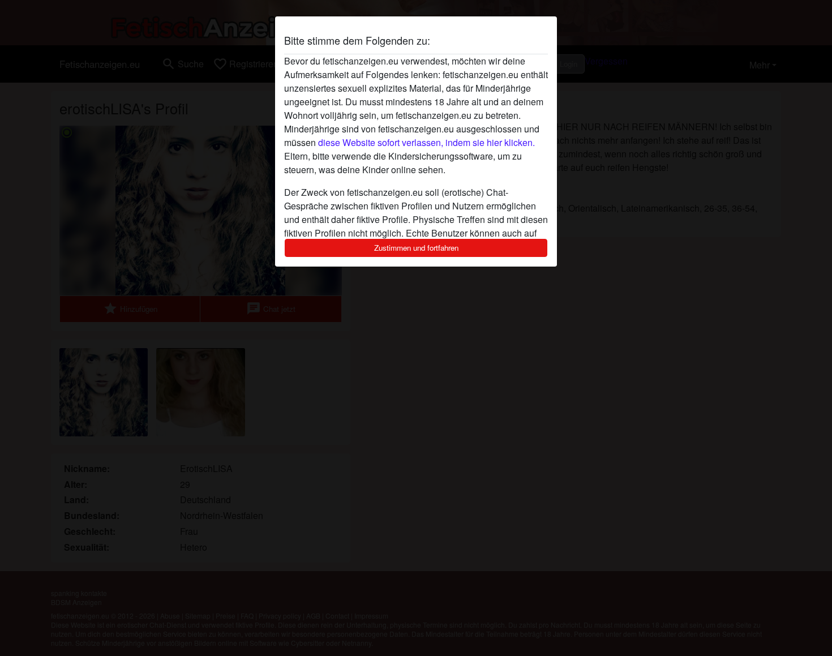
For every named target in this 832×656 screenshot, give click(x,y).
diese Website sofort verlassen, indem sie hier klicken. (426, 142)
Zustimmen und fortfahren (416, 247)
